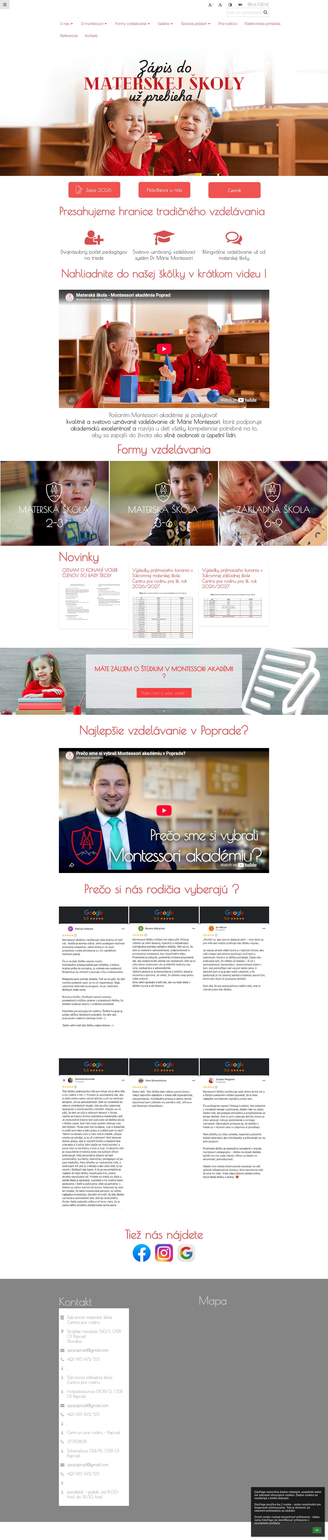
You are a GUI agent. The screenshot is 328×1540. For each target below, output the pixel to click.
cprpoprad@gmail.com (87, 1350)
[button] (230, 4)
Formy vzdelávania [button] (130, 24)
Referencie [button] (69, 36)
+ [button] (212, 4)
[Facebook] (142, 1253)
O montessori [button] (92, 24)
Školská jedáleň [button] (194, 24)
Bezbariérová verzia (81, 1528)
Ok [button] (317, 1530)
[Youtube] (164, 1253)
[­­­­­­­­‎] (106, 9)
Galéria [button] (163, 24)
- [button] (223, 4)
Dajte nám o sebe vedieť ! (164, 692)
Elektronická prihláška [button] (262, 24)
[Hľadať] (265, 12)
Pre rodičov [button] (228, 24)
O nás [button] (65, 24)
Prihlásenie (258, 4)
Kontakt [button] (91, 36)
